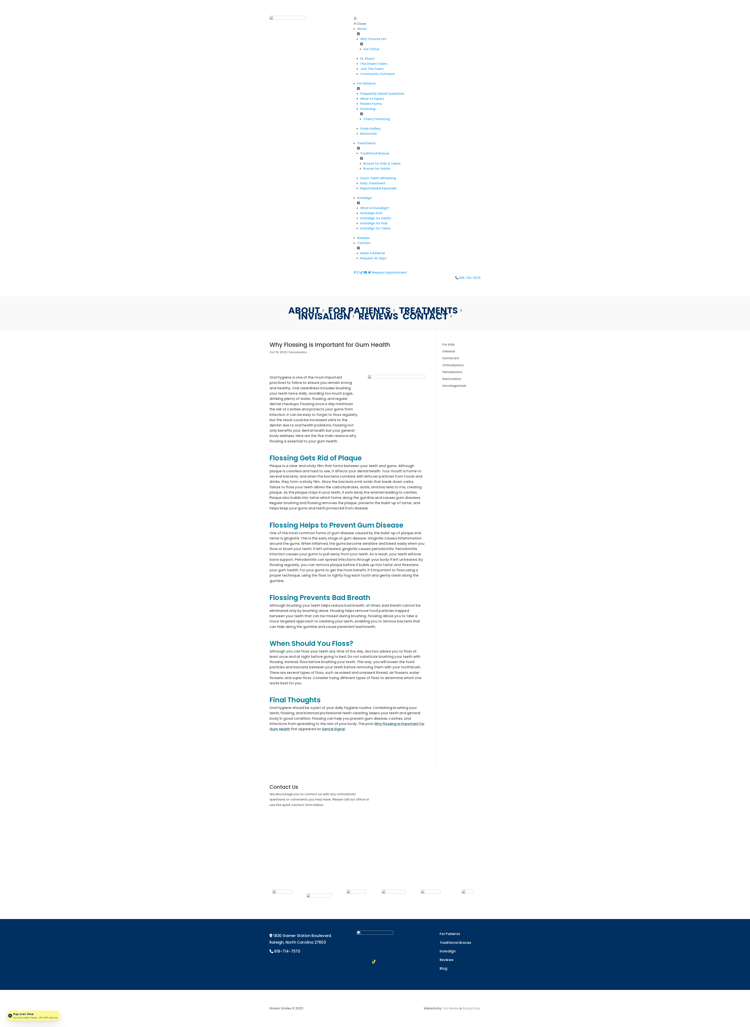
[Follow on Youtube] (384, 961)
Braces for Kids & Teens (382, 163)
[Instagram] (358, 272)
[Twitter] (370, 272)
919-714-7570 (469, 278)
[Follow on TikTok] (374, 961)
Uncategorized (454, 385)
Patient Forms (371, 104)
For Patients (366, 83)
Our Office (371, 49)
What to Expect (372, 98)
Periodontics (298, 352)
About (362, 29)
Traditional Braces (374, 153)
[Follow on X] (395, 961)
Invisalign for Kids (374, 223)
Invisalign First (371, 213)
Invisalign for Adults (375, 218)
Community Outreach (377, 74)
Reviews (363, 238)
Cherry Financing (376, 119)
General (448, 351)
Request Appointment (389, 272)
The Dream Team (373, 64)
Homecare (450, 358)
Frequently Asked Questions (382, 93)
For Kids (448, 344)
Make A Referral (372, 253)
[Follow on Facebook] (355, 961)
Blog (443, 968)
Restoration (451, 379)
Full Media (451, 1008)
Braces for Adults (376, 168)
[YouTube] (366, 272)
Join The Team (372, 69)
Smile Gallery (370, 128)
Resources (368, 133)
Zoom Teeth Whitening (378, 178)
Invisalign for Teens (375, 228)
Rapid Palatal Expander (378, 188)
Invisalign (364, 198)
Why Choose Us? (373, 39)
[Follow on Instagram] (365, 961)
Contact (364, 243)
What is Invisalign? (374, 208)
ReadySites (471, 1008)
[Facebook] (355, 272)
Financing (367, 109)
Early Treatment (372, 183)
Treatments (366, 143)
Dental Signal (333, 729)
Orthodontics (453, 365)
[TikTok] (362, 272)
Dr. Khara (367, 58)
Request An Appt (373, 258)
